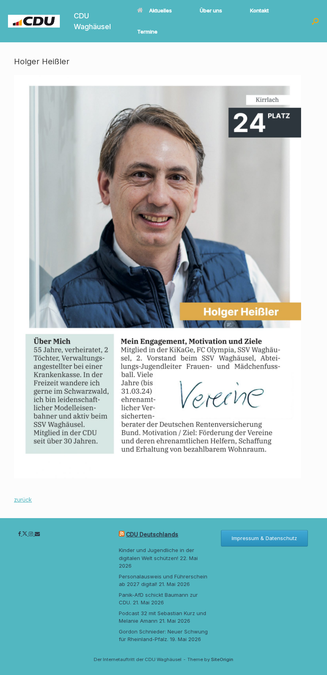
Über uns (211, 10)
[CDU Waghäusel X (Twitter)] (25, 533)
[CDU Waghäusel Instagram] (32, 533)
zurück (23, 499)
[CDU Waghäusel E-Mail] (37, 533)
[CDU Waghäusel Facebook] (20, 533)
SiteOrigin (222, 659)
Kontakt (259, 10)
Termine (147, 31)
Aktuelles (160, 10)
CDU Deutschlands (152, 534)
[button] (315, 21)
